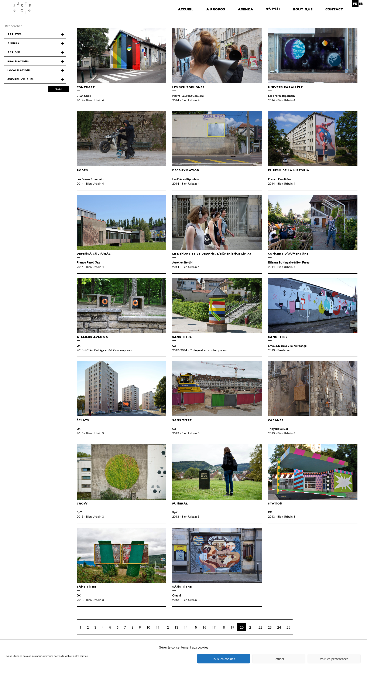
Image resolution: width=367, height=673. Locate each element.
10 (148, 627)
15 (195, 627)
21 (251, 627)
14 (186, 627)
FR (355, 3)
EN (361, 3)
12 (167, 627)
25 (288, 627)
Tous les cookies (223, 659)
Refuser (279, 659)
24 (279, 627)
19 (232, 627)
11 (158, 627)
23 (270, 627)
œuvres (273, 9)
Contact (334, 9)
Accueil (185, 9)
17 (214, 627)
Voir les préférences (334, 659)
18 (223, 627)
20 (242, 627)
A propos (215, 9)
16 (204, 627)
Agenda (245, 9)
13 (176, 627)
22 (260, 627)
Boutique (303, 9)
